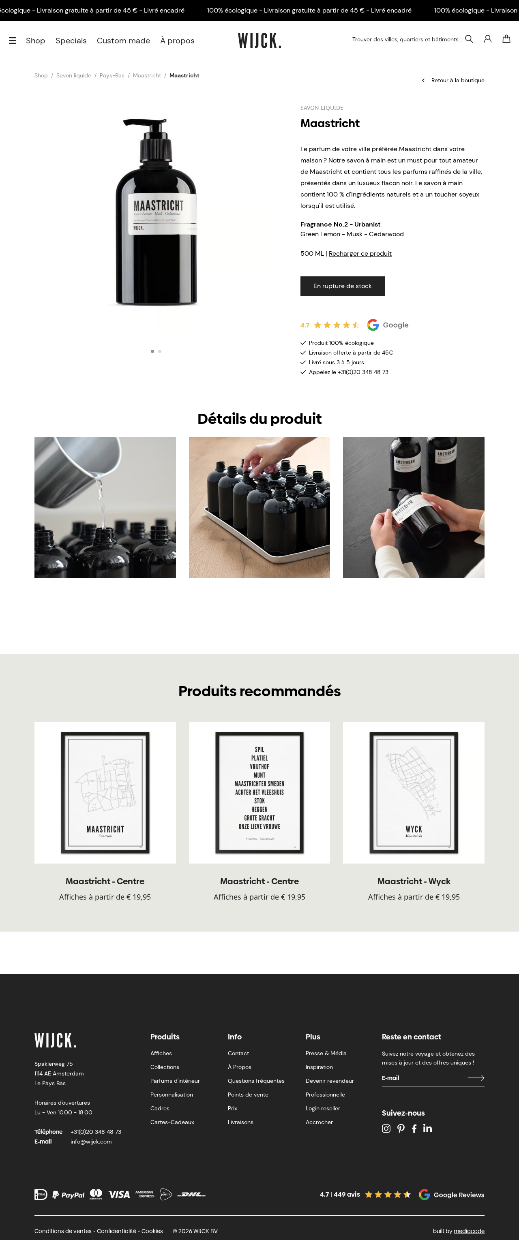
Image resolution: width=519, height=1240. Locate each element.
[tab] (152, 351)
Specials (71, 40)
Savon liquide (73, 75)
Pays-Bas (112, 75)
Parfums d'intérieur (175, 1080)
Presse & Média (326, 1053)
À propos (177, 40)
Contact (238, 1053)
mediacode (469, 1231)
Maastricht (147, 75)
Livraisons (240, 1122)
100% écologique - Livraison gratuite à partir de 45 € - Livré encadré (309, 10)
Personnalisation (171, 1094)
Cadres (159, 1108)
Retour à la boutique (458, 80)
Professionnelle (325, 1094)
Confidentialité (116, 1231)
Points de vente (248, 1094)
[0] (506, 39)
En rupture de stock (342, 286)
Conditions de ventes (63, 1231)
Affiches (161, 1053)
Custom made (123, 40)
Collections (164, 1067)
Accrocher (319, 1122)
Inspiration (319, 1067)
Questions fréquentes (256, 1080)
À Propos (239, 1067)
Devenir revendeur (330, 1080)
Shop (35, 40)
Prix (232, 1108)
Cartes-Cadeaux (172, 1122)
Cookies (152, 1231)
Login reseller (323, 1108)
